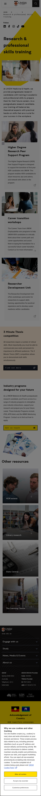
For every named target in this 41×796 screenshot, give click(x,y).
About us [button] (7, 662)
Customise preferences (20, 787)
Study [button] (6, 648)
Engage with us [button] (10, 641)
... (16, 12)
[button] (20, 367)
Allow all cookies (20, 774)
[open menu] (5, 3)
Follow (6, 23)
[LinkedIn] (5, 26)
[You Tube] (23, 26)
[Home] (20, 3)
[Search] (35, 3)
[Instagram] (14, 26)
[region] (20, 760)
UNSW (5, 12)
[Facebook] (9, 26)
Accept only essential (20, 781)
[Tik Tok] (18, 26)
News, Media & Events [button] (14, 655)
